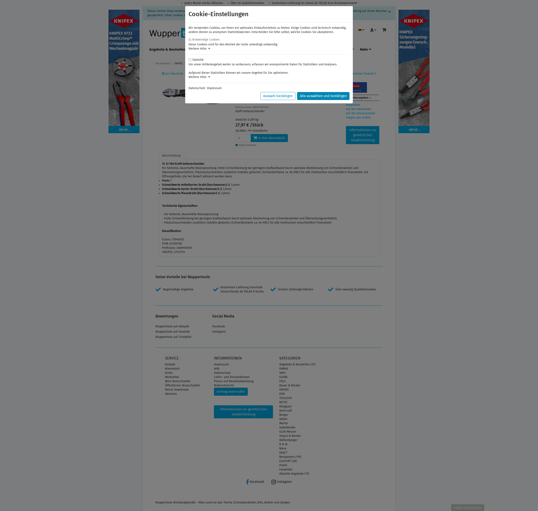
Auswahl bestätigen (278, 96)
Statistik (197, 60)
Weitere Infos (198, 48)
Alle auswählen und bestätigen (323, 96)
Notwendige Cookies (206, 39)
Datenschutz (197, 88)
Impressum (214, 88)
